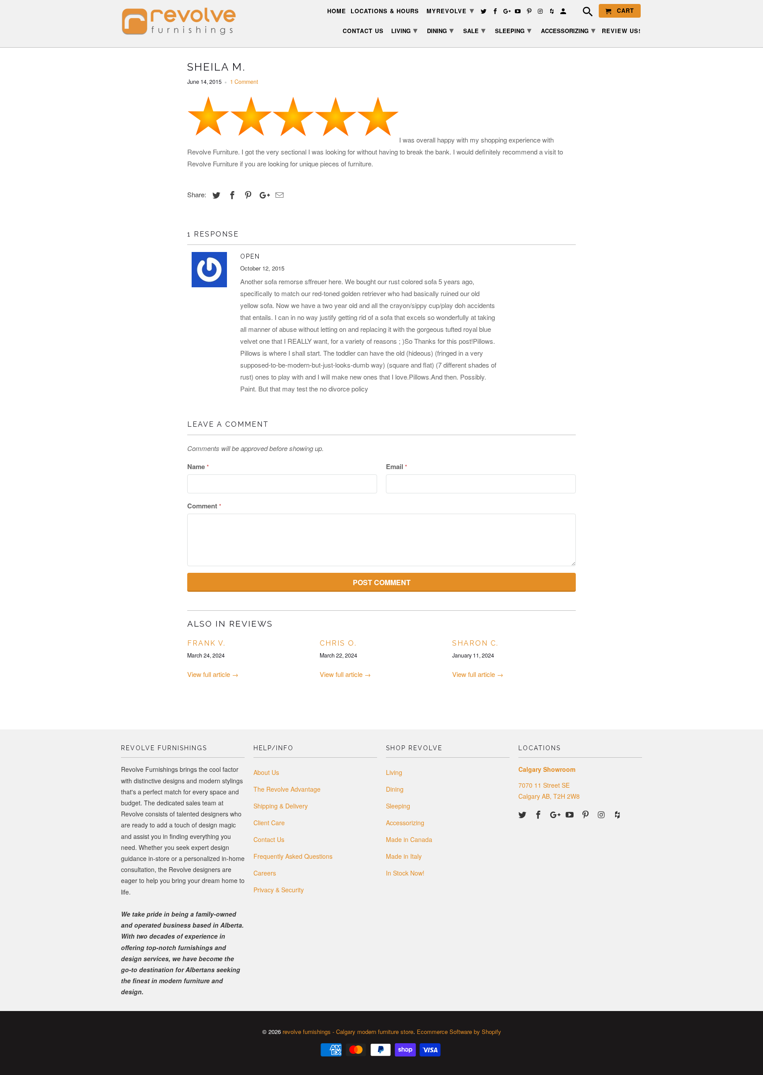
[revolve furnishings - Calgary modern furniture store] (183, 21)
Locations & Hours (385, 11)
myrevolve (450, 10)
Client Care (269, 822)
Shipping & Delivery (280, 805)
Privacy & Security (278, 889)
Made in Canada (409, 839)
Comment (204, 506)
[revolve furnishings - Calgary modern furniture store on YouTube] (570, 814)
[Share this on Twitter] (215, 194)
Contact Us (268, 839)
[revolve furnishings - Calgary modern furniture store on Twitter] (523, 814)
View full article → (212, 674)
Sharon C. (475, 643)
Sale (474, 30)
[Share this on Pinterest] (247, 194)
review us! (621, 31)
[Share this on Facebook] (231, 194)
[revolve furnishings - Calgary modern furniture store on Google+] (555, 814)
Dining (395, 789)
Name (198, 466)
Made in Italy (404, 856)
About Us (266, 772)
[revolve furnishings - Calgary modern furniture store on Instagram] (602, 814)
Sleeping (398, 805)
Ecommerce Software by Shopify (459, 1031)
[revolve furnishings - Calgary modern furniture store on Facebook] (539, 814)
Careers (264, 872)
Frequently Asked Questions (292, 856)
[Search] (583, 12)
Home (336, 11)
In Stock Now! (405, 872)
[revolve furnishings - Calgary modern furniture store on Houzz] (618, 814)
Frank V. (206, 643)
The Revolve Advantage (287, 789)
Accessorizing (405, 822)
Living (394, 772)
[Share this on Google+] (262, 194)
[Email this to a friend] (278, 194)
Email (396, 466)
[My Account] (563, 13)
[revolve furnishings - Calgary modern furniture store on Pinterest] (586, 814)
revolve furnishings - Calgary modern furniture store (348, 1031)
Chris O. (338, 643)
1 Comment (244, 82)
